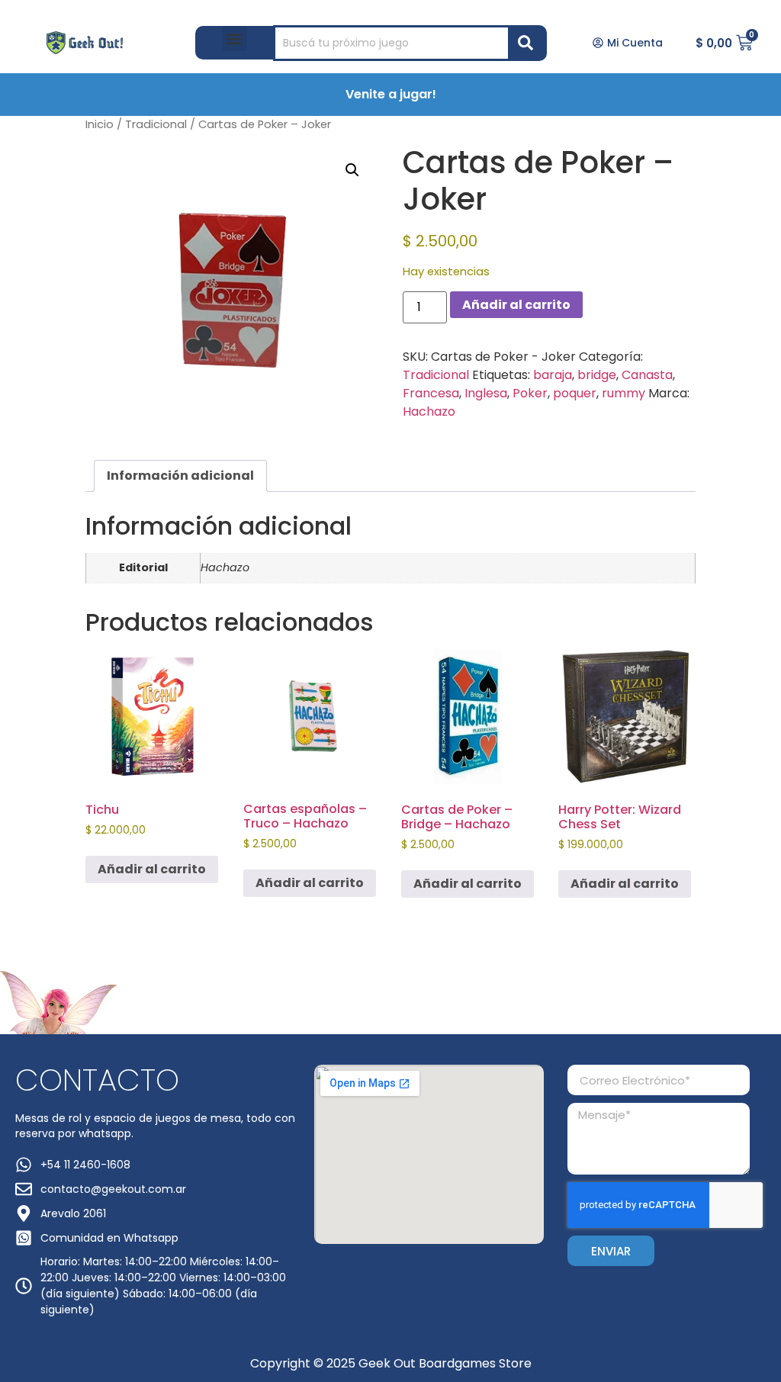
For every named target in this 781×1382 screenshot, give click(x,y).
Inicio (99, 124)
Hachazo (429, 411)
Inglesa (485, 393)
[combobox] (391, 43)
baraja (552, 375)
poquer (574, 393)
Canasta (647, 375)
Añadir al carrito (516, 304)
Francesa (431, 393)
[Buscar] (528, 43)
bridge (596, 375)
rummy (623, 393)
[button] (234, 38)
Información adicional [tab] (180, 475)
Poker (530, 393)
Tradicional (156, 124)
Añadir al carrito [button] (152, 869)
